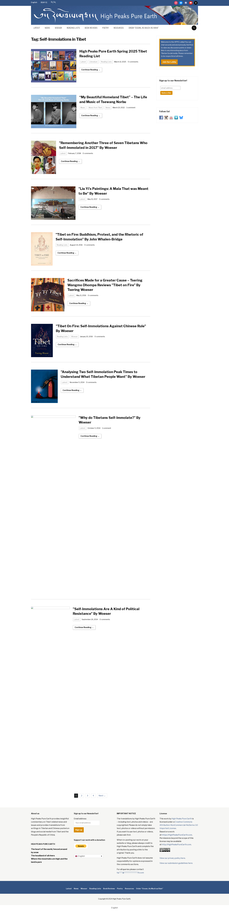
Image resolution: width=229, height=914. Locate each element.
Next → (102, 796)
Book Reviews (91, 28)
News (47, 28)
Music (82, 107)
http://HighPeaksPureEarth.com (176, 844)
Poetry (105, 28)
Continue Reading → (90, 70)
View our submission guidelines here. (176, 863)
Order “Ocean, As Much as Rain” (144, 28)
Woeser (58, 28)
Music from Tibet (95, 107)
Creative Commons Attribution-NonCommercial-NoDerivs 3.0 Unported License (179, 825)
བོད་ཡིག (53, 2)
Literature (93, 62)
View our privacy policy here (172, 858)
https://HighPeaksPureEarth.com (177, 835)
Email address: (80, 819)
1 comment (130, 107)
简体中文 (44, 2)
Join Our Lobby (169, 62)
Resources (119, 28)
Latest (37, 28)
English (34, 2)
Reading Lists (73, 28)
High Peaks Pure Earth (182, 819)
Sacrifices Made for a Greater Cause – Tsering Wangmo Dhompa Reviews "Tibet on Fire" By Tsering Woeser (104, 285)
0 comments (133, 62)
